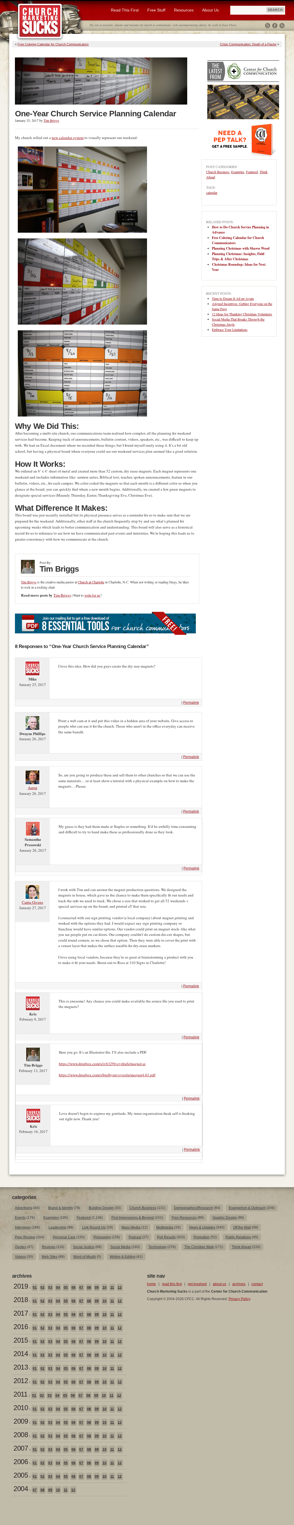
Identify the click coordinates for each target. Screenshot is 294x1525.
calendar (211, 192)
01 (35, 1287)
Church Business (217, 171)
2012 (20, 1381)
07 (81, 1287)
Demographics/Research (193, 1208)
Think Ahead (241, 1247)
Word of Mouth (84, 1257)
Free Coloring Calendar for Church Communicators (53, 44)
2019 (20, 1286)
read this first (172, 1284)
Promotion (202, 1237)
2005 (20, 1475)
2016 (20, 1327)
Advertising (23, 1208)
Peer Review (25, 1237)
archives (238, 1284)
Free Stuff (156, 10)
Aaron (32, 787)
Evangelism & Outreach (247, 1208)
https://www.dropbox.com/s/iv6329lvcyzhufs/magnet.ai (102, 1063)
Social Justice (83, 1247)
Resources (184, 10)
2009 (20, 1421)
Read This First (125, 10)
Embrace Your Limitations (229, 329)
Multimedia (164, 1227)
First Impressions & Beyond (132, 1218)
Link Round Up (94, 1227)
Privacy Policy (239, 1299)
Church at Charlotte (91, 582)
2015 (20, 1340)
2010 (20, 1408)
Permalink (191, 703)
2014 (20, 1354)
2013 (20, 1367)
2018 (20, 1300)
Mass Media (130, 1227)
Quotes (20, 1247)
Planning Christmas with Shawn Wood (241, 248)
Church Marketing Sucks (40, 21)
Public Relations (238, 1237)
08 (89, 1287)
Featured (252, 171)
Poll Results (166, 1237)
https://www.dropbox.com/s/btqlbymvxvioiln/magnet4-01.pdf (107, 1074)
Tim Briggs (51, 120)
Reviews (48, 1247)
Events (20, 1218)
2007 (20, 1448)
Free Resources (184, 1218)
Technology (157, 1247)
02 (42, 1287)
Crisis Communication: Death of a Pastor (248, 44)
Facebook (275, 25)
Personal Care (64, 1237)
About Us (210, 10)
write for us (92, 595)
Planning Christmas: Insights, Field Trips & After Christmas (238, 256)
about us (219, 1284)
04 (58, 1287)
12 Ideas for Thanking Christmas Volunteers (242, 314)
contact (257, 1284)
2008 (20, 1435)
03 (50, 1287)
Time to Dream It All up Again (233, 298)
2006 (20, 1462)
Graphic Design (224, 1218)
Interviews (23, 1227)
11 (112, 1287)
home (151, 1284)
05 (66, 1287)
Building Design (101, 1208)
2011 (20, 1394)
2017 (20, 1313)
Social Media (120, 1247)
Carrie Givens (32, 902)
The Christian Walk (199, 1247)
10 (104, 1287)
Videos (20, 1257)
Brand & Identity (60, 1208)
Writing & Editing (123, 1257)
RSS (282, 25)
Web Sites (49, 1257)
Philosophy (102, 1237)
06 (73, 1287)
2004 (20, 1489)
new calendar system (68, 137)
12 (120, 1287)
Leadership (57, 1227)
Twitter (267, 25)
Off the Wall (242, 1227)
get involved (197, 1284)
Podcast (135, 1237)
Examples (237, 171)
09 (97, 1287)
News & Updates (202, 1227)
